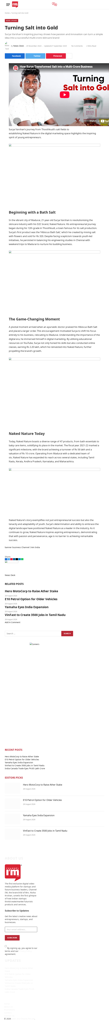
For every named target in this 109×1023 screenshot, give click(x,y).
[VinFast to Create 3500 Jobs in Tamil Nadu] (12, 834)
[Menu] (8, 4)
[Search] (96, 4)
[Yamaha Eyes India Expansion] (12, 819)
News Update (11, 20)
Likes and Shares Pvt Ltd (22, 1018)
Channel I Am (27, 547)
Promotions (9, 1009)
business (16, 547)
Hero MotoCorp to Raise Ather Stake (31, 591)
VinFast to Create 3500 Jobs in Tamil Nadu (35, 615)
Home (7, 13)
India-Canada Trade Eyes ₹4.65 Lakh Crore (25, 768)
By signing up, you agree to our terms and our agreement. (21, 951)
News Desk (18, 45)
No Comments (77, 46)
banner (8, 547)
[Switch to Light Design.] (101, 4)
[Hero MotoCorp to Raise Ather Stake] (12, 788)
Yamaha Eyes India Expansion (27, 607)
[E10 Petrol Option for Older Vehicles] (12, 803)
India (37, 547)
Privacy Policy (25, 951)
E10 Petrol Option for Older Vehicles (31, 599)
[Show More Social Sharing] (69, 56)
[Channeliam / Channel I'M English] (15, 4)
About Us (8, 1006)
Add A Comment (12, 622)
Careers (7, 1012)
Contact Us (9, 1015)
